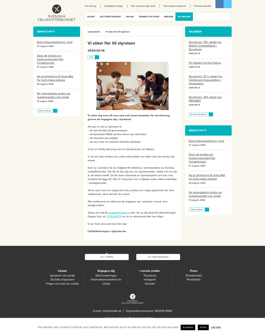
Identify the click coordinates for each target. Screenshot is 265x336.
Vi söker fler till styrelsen (118, 31)
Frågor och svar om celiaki (62, 284)
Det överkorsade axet (143, 6)
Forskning (90, 6)
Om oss (130, 16)
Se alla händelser (198, 114)
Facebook (219, 4)
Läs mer (216, 327)
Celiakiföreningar (113, 6)
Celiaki (91, 16)
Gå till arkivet (45, 110)
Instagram (150, 279)
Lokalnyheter (94, 31)
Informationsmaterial (174, 6)
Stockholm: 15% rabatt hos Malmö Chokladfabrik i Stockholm (205, 45)
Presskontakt (194, 275)
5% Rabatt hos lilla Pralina (205, 63)
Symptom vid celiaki (62, 275)
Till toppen (106, 257)
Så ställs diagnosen (62, 279)
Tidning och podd (149, 16)
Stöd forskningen (106, 275)
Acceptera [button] (188, 327)
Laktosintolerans (110, 16)
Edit (91, 57)
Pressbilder (194, 279)
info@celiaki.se (111, 311)
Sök (228, 16)
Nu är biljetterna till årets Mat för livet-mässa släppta (55, 78)
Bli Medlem (184, 16)
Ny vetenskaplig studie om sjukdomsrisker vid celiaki (53, 95)
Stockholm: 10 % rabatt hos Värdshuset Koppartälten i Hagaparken (205, 80)
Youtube (150, 284)
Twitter (228, 4)
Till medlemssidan (158, 257)
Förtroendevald (202, 6)
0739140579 (114, 216)
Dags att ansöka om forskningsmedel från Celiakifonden (50, 59)
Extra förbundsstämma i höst (54, 42)
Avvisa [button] (203, 327)
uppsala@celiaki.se (119, 212)
